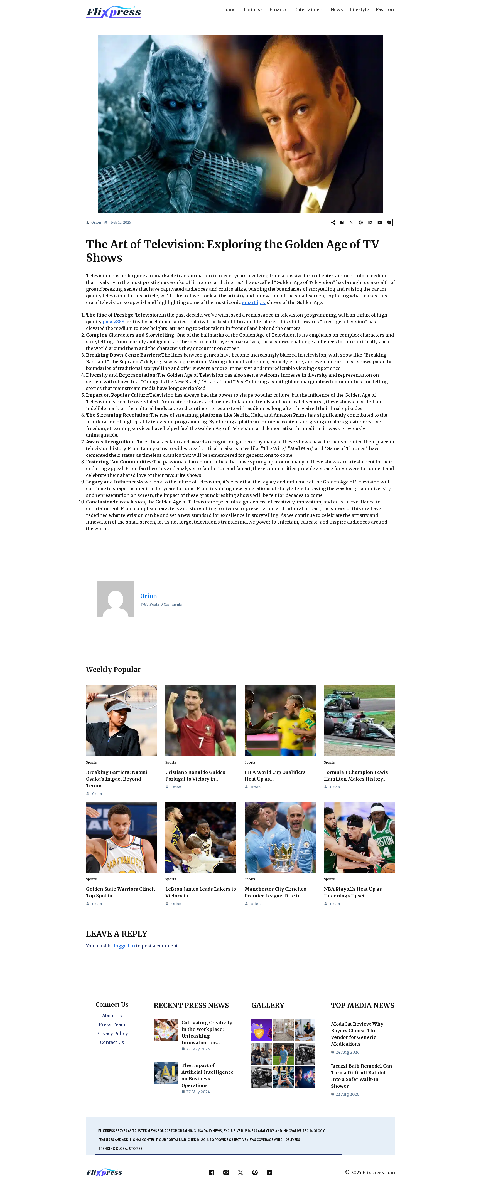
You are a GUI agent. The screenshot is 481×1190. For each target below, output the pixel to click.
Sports (91, 762)
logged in (124, 946)
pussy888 (113, 321)
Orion (96, 222)
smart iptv (254, 302)
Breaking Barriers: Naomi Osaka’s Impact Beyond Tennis (117, 778)
